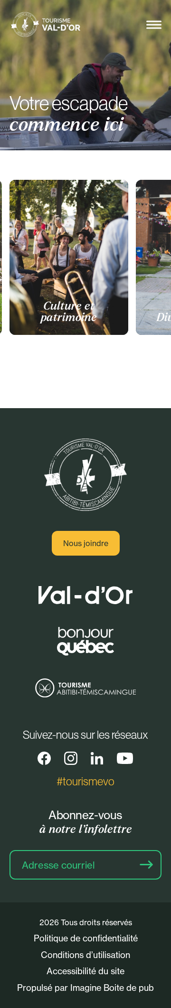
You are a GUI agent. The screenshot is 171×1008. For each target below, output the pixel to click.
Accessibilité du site (85, 971)
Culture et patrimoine (69, 311)
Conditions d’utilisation (85, 954)
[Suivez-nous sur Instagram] (70, 758)
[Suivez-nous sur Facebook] (44, 758)
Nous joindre (85, 543)
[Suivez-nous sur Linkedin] (97, 758)
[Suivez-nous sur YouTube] (124, 758)
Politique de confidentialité (86, 938)
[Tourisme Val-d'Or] (45, 25)
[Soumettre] (146, 865)
